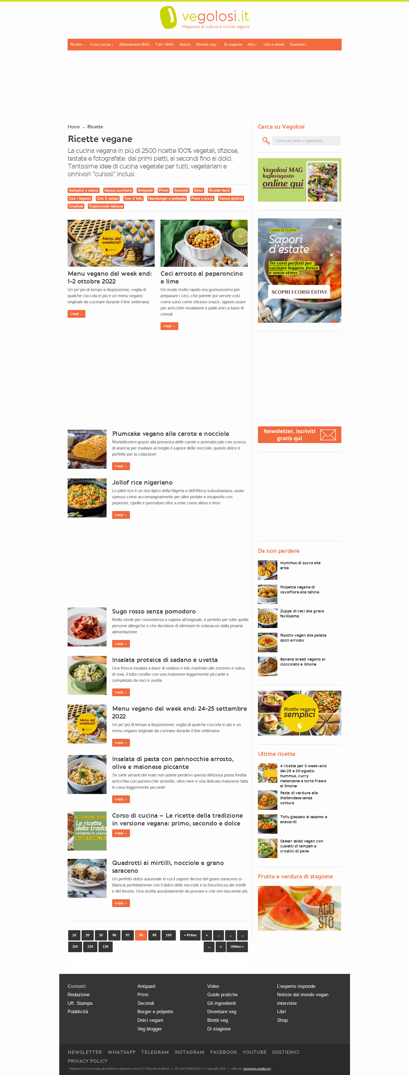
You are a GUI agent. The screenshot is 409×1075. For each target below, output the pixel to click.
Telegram (155, 1052)
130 (106, 947)
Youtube (255, 1052)
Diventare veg (221, 1011)
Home (74, 127)
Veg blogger (149, 1029)
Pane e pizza (202, 198)
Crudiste (76, 206)
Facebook (223, 1052)
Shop (282, 1020)
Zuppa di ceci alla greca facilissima (302, 614)
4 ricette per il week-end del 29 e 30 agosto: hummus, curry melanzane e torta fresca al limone (303, 775)
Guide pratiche (222, 994)
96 (114, 935)
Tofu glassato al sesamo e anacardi (303, 819)
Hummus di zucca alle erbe (300, 565)
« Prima (190, 935)
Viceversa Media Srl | (257, 1068)
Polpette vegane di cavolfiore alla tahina (299, 590)
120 (90, 947)
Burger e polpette (155, 1011)
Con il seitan (108, 198)
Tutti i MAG (164, 44)
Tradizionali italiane (106, 206)
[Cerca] (266, 140)
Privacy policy (87, 1061)
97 (128, 935)
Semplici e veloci (83, 190)
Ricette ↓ (77, 44)
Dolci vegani (150, 1020)
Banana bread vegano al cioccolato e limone (302, 662)
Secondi (181, 190)
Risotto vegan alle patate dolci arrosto (303, 638)
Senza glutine (231, 198)
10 (74, 935)
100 (169, 935)
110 (75, 947)
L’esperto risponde (296, 986)
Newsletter (85, 1052)
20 (88, 935)
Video (213, 986)
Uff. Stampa (80, 1003)
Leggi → (76, 313)
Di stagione (233, 44)
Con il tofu (133, 198)
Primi (163, 190)
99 (154, 935)
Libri (281, 1011)
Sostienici (298, 44)
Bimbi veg (217, 1020)
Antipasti (145, 190)
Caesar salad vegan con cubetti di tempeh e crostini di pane (301, 846)
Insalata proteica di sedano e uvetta (165, 660)
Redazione (79, 994)
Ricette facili (219, 190)
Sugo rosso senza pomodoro (154, 611)
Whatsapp (121, 1052)
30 (101, 935)
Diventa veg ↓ (207, 44)
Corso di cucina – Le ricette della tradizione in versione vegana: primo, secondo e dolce (177, 819)
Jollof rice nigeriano (142, 482)
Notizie (185, 44)
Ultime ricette (276, 754)
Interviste (287, 1003)
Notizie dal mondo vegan (302, 994)
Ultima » (237, 947)
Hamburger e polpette (167, 198)
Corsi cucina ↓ (102, 44)
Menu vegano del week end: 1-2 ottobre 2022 (110, 277)
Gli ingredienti (221, 1003)
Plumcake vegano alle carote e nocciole (170, 434)
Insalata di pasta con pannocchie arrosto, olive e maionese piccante (173, 763)
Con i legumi (80, 198)
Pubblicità (78, 1011)
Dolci (198, 190)
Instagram (189, 1052)
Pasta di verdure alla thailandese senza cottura (299, 797)
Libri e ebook (274, 44)
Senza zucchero (118, 190)
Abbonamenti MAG (134, 44)
